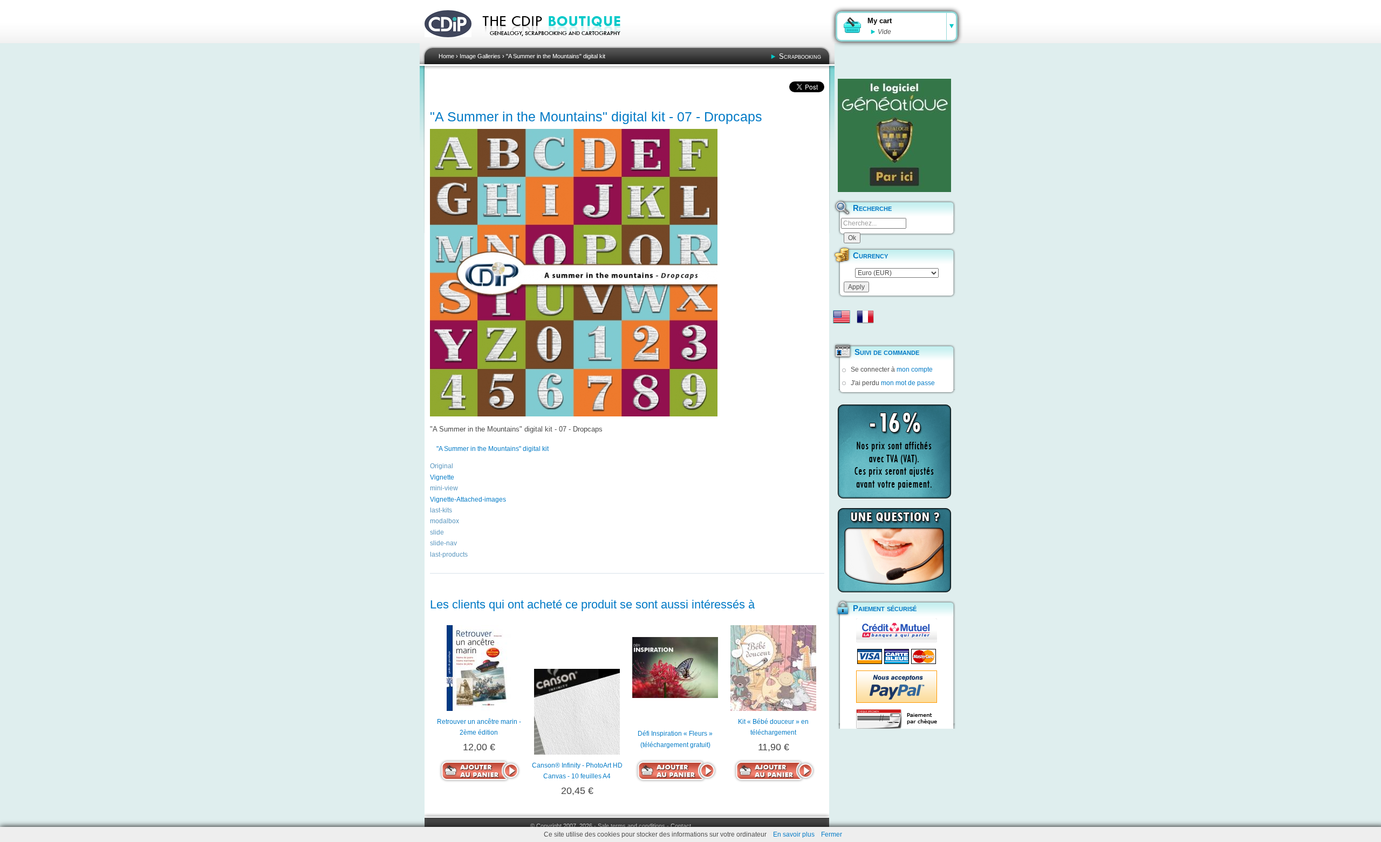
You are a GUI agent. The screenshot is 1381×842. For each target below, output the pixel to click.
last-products (449, 554)
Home (446, 56)
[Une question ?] (894, 550)
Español (841, 334)
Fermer (831, 834)
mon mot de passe (908, 383)
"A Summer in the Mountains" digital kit (555, 56)
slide (437, 532)
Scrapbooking (800, 56)
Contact (681, 826)
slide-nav (443, 543)
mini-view (444, 488)
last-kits (441, 510)
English (841, 316)
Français (865, 316)
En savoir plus (794, 834)
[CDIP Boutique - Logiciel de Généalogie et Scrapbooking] (558, 43)
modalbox (444, 521)
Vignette (442, 477)
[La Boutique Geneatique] (894, 135)
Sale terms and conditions (631, 826)
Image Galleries (480, 56)
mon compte (915, 369)
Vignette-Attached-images (468, 499)
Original (441, 466)
